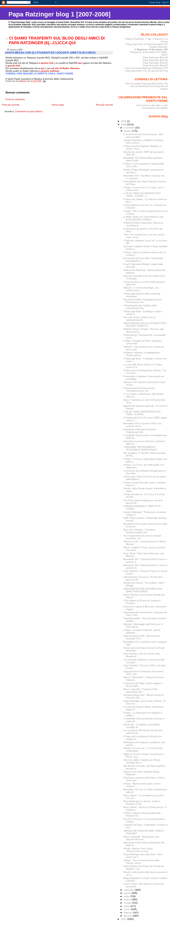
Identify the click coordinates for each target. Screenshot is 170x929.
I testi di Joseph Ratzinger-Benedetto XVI (146, 68)
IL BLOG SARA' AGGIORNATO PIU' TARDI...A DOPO (142, 413)
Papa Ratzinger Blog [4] (155, 60)
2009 (124, 121)
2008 (124, 124)
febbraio (128, 912)
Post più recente (10, 104)
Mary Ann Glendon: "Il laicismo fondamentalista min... (139, 531)
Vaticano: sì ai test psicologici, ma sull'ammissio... (141, 289)
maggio (128, 902)
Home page (58, 104)
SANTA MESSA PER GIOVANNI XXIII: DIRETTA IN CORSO (143, 590)
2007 (124, 919)
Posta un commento (15, 99)
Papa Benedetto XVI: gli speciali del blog (146, 70)
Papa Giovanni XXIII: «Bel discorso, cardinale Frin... (142, 637)
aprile (127, 906)
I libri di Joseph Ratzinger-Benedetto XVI (146, 83)
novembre (129, 127)
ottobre (128, 131)
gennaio (128, 915)
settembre (129, 890)
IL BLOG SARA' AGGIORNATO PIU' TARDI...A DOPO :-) (142, 194)
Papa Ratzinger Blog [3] (155, 62)
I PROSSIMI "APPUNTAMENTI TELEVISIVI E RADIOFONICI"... (141, 448)
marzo (127, 909)
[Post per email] (44, 81)
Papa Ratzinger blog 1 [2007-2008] (59, 14)
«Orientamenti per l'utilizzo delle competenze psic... (140, 306)
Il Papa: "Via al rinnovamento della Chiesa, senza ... (141, 861)
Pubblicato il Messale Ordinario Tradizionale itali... (139, 430)
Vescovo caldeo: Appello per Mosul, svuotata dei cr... (142, 761)
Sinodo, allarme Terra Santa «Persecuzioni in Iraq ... (138, 849)
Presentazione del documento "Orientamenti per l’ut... (139, 389)
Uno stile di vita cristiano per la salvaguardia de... (139, 318)
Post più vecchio (104, 104)
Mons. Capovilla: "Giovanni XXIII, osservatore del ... (140, 690)
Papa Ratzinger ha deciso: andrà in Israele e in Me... (141, 802)
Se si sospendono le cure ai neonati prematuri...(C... (142, 537)
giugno (128, 899)
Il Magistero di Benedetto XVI (151, 49)
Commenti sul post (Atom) (28, 111)
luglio (127, 896)
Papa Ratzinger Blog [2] (155, 65)
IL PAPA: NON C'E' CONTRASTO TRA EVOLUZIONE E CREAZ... (143, 218)
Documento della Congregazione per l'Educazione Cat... (142, 300)
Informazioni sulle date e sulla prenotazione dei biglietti (152, 106)
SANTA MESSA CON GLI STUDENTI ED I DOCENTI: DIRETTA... (145, 324)
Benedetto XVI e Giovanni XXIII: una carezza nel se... (142, 424)
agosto (128, 893)
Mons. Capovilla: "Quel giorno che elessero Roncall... (141, 838)
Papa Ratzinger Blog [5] (155, 57)
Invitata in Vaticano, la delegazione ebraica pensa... (141, 354)
